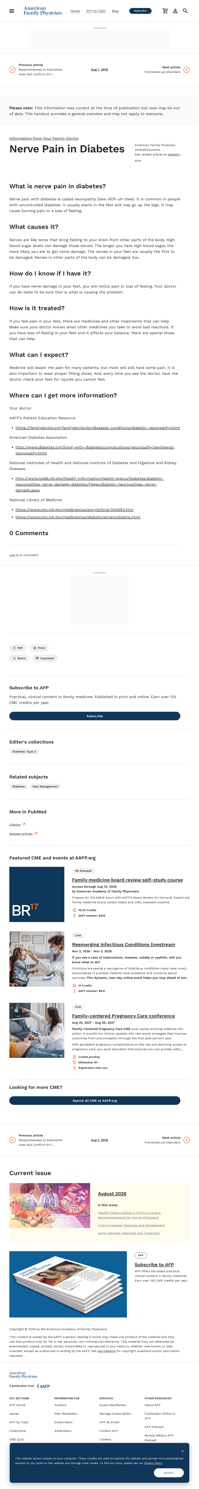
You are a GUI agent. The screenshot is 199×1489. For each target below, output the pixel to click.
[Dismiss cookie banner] (182, 1450)
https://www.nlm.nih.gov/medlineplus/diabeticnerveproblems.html (78, 517)
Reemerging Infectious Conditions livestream (123, 944)
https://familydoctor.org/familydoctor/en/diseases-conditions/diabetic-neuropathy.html (98, 427)
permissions (107, 1351)
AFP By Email (110, 1422)
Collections (17, 1431)
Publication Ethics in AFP (160, 1416)
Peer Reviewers (65, 1413)
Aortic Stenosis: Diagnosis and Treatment (129, 1233)
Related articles (21, 834)
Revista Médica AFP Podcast (159, 1438)
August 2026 (112, 1193)
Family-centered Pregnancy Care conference (123, 1016)
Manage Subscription (115, 1413)
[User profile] (175, 11)
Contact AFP (109, 1431)
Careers (105, 1439)
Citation (15, 824)
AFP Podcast (154, 1427)
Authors (60, 1405)
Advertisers (62, 1431)
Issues (75, 11)
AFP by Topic (96, 11)
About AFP (153, 1405)
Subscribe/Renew (113, 1405)
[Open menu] (11, 11)
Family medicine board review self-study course (127, 880)
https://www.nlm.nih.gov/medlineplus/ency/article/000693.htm (75, 509)
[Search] (185, 11)
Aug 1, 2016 (99, 69)
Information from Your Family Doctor (44, 138)
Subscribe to (154, 1264)
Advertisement (99, 28)
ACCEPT (169, 1472)
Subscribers (63, 1422)
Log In (14, 555)
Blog (115, 11)
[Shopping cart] (165, 11)
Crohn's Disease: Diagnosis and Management (131, 1225)
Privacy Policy (153, 1463)
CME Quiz (16, 1439)
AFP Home (17, 1405)
